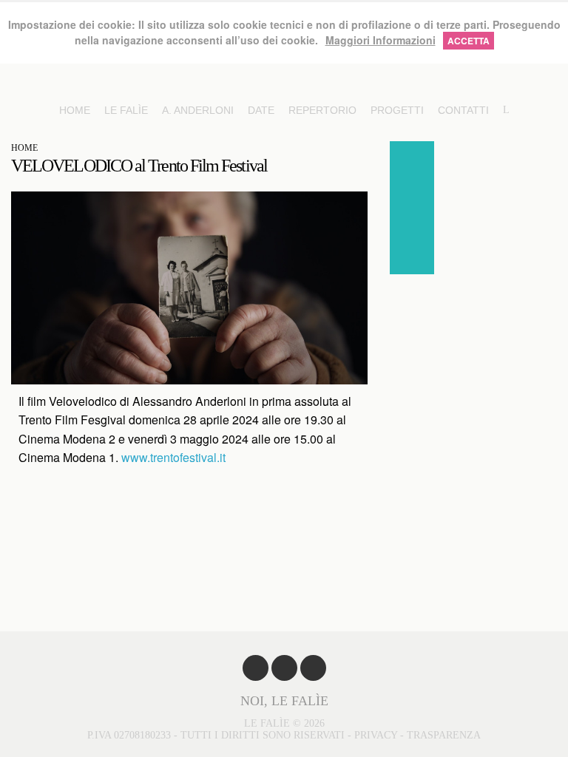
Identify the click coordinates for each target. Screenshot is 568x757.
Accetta (468, 40)
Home (74, 110)
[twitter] (412, 208)
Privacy (375, 735)
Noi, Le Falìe (284, 700)
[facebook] (412, 163)
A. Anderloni (198, 110)
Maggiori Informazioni (380, 40)
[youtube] (284, 668)
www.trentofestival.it (172, 457)
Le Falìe (126, 110)
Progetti (397, 110)
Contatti (463, 110)
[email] (412, 252)
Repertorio (322, 110)
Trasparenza (444, 735)
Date (261, 110)
